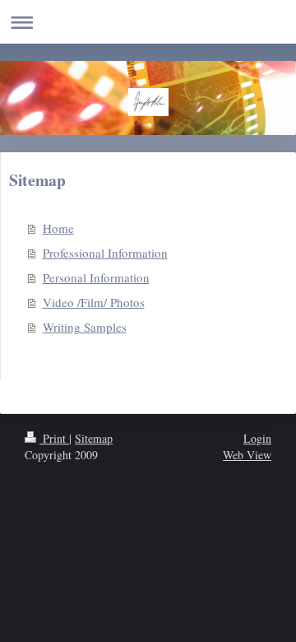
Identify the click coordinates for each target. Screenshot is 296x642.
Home (58, 228)
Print (54, 438)
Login (257, 438)
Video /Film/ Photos (94, 302)
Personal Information (96, 277)
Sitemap (94, 438)
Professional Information (105, 252)
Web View (247, 455)
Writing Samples (85, 327)
